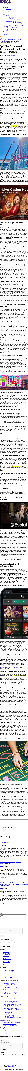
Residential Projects (10, 15)
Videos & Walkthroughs (11, 27)
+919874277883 (11, 40)
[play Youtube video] (14, 382)
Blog (5, 41)
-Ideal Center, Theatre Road (9, 1024)
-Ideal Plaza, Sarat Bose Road (10, 1025)
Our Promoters (9, 10)
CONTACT (6, 34)
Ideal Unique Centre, (17, 22)
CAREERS (6, 30)
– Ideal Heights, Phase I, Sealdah (11, 1005)
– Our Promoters (7, 953)
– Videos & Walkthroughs (9, 970)
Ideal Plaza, (16, 25)
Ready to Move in (13, 18)
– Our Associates (7, 954)
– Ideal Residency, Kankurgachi (10, 1002)
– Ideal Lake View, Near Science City (12, 1009)
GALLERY (6, 26)
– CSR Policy (6, 956)
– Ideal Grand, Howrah (8, 1016)
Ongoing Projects (13, 17)
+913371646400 (14, 1065)
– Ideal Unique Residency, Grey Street (12, 1017)
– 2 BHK (5, 1030)
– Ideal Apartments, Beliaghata (10, 1001)
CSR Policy (9, 13)
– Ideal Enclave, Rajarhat (9, 1013)
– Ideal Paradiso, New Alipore (10, 987)
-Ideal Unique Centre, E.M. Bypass (11, 1022)
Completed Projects (13, 19)
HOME (5, 6)
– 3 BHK (5, 1031)
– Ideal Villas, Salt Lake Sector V (11, 1008)
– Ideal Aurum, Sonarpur (9, 984)
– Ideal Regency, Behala (8, 1010)
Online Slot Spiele (4, 842)
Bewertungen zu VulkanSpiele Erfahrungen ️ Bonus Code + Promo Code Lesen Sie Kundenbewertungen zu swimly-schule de (14, 884)
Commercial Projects (11, 21)
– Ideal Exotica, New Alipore (10, 992)
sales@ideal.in (18, 40)
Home (1, 41)
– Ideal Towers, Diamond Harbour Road (12, 1000)
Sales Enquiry (3, 40)
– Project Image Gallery (8, 971)
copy (5, 830)
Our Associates (9, 11)
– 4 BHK (5, 1033)
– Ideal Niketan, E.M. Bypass (10, 1006)
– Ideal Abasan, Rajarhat (9, 1012)
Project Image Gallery (11, 29)
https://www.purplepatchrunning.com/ (9, 667)
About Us (8, 9)
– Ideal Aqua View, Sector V (10, 983)
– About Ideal (6, 952)
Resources (5, 32)
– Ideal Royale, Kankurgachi (10, 998)
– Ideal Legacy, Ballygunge (9, 1015)
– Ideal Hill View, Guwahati (9, 993)
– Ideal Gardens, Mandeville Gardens (12, 1004)
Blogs (7, 33)
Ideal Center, (15, 23)
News (13, 55)
